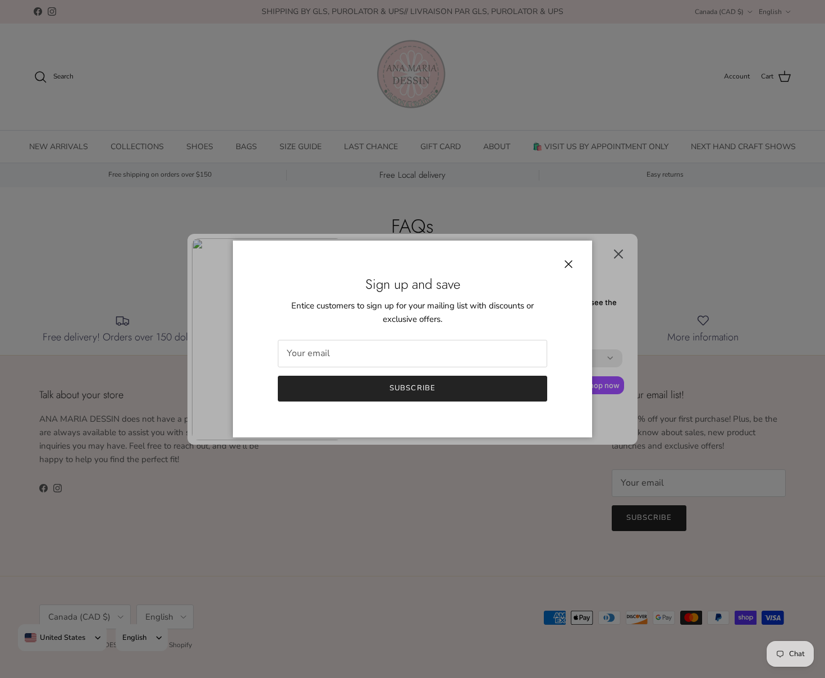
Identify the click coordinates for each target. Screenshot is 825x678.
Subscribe (412, 388)
